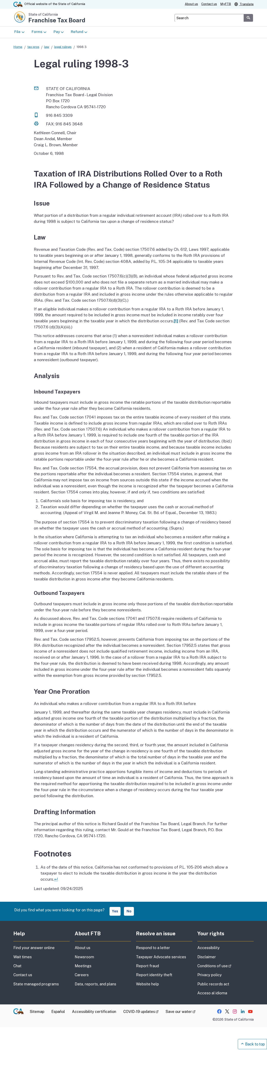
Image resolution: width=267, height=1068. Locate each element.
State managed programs (36, 984)
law (46, 47)
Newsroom (84, 957)
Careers (82, 975)
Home (17, 47)
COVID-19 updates (141, 1011)
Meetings (83, 966)
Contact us (209, 4)
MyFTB (225, 4)
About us (191, 4)
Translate (246, 4)
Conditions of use (225, 965)
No (128, 911)
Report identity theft (154, 975)
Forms (36, 32)
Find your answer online (34, 948)
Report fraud (147, 966)
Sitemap (37, 1011)
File (17, 32)
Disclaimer (206, 957)
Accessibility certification (94, 1011)
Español (58, 1011)
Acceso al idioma (212, 993)
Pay (56, 32)
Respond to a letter (153, 948)
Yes (115, 911)
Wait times (22, 957)
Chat (17, 966)
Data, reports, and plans (95, 984)
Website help (147, 984)
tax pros (33, 47)
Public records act (213, 984)
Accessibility (208, 948)
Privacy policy (209, 975)
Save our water (180, 1011)
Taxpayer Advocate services (161, 957)
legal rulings (63, 47)
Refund (77, 32)
